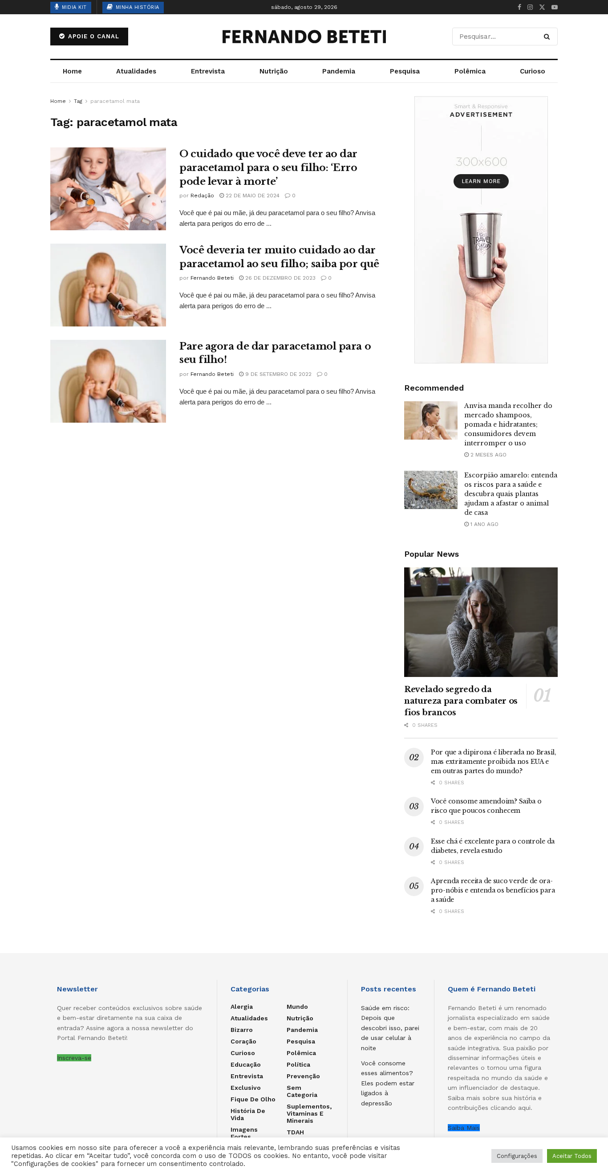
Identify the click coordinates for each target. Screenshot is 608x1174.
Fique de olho (253, 1099)
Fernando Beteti (212, 278)
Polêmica (470, 71)
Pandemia (338, 71)
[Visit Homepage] (304, 36)
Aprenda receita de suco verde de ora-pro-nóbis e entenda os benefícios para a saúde (493, 890)
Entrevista (208, 71)
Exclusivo (246, 1087)
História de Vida (248, 1114)
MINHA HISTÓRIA (136, 7)
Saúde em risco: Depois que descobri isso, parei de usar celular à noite (390, 1028)
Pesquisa (405, 71)
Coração (243, 1041)
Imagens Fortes (244, 1133)
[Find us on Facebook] (519, 7)
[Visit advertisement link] (481, 229)
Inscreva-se (74, 1057)
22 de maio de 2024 (252, 195)
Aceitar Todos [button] (572, 1156)
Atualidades (136, 71)
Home (72, 71)
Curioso (532, 71)
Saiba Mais (464, 1127)
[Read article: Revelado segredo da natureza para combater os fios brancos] (481, 622)
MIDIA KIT (73, 7)
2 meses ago (488, 455)
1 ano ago (484, 524)
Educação (246, 1064)
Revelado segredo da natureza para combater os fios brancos (461, 701)
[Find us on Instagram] (530, 7)
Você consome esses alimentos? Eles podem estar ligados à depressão (387, 1083)
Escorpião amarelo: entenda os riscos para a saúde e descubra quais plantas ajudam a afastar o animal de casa (510, 494)
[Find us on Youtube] (554, 7)
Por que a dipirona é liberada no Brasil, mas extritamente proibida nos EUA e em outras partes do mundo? (493, 761)
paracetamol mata (115, 101)
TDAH (295, 1132)
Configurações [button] (517, 1156)
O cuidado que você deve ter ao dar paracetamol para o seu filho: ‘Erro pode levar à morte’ (268, 168)
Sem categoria (302, 1091)
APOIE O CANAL (92, 36)
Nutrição (273, 71)
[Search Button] (548, 36)
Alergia (242, 1006)
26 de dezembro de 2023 (279, 278)
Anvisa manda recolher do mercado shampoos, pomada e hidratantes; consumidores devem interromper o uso (508, 424)
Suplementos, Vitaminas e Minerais (309, 1113)
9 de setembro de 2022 (277, 374)
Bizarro (242, 1029)
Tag (78, 101)
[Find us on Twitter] (542, 7)
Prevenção (303, 1076)
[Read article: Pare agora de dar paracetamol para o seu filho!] (108, 381)
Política (298, 1064)
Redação (202, 195)
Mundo (297, 1006)
